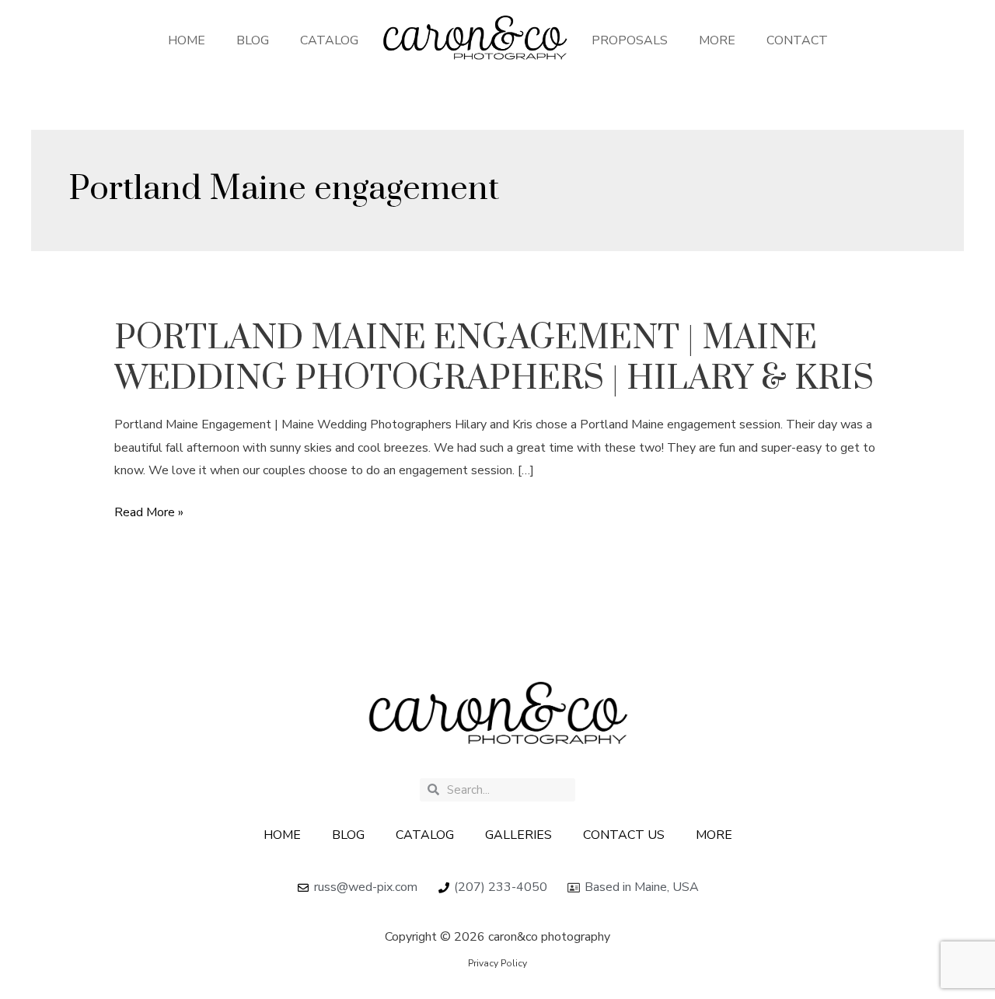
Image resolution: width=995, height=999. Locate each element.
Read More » (148, 513)
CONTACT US (624, 835)
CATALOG (329, 40)
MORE (717, 40)
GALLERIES (518, 835)
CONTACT (797, 40)
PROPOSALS (630, 40)
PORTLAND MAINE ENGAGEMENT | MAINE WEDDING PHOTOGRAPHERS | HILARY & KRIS (494, 358)
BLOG (252, 40)
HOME (186, 40)
